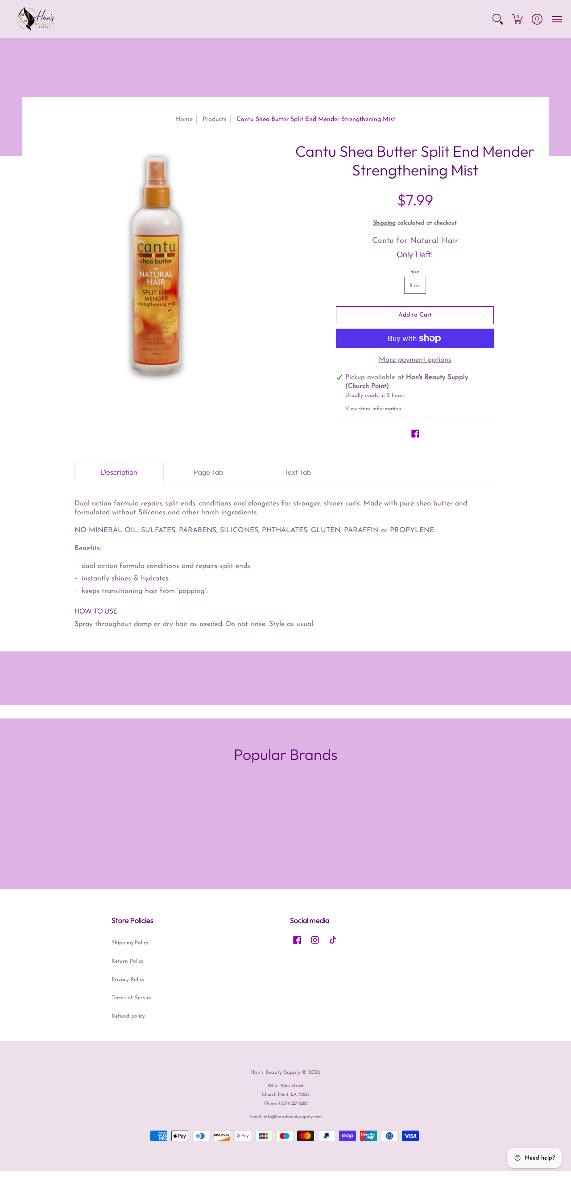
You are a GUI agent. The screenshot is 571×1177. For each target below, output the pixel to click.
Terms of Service (132, 998)
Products (215, 119)
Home (184, 119)
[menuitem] (498, 19)
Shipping (384, 223)
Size (414, 272)
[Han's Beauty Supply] (35, 19)
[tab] (119, 472)
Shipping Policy (130, 943)
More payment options (415, 359)
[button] (498, 19)
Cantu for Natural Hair (415, 241)
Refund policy (128, 1016)
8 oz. (415, 285)
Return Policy (128, 961)
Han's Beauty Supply (275, 1072)
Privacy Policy (128, 979)
